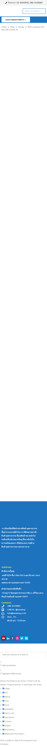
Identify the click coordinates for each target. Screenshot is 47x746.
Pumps (21, 27)
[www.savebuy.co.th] (7, 11)
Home (4, 27)
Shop (12, 27)
